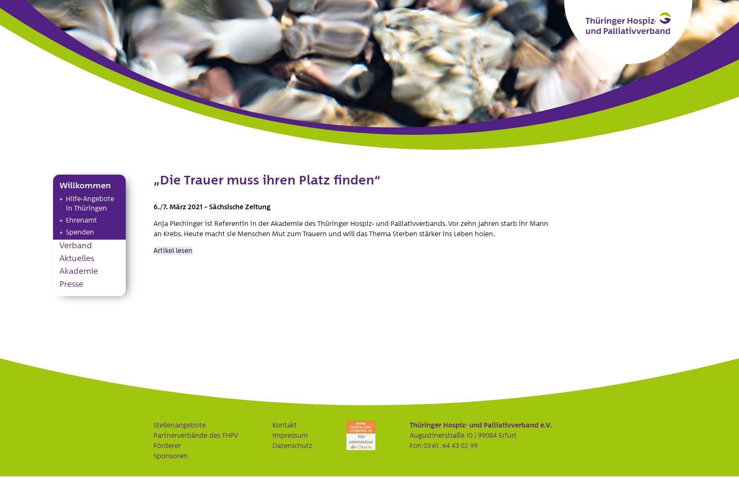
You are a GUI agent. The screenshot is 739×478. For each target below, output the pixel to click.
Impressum (290, 435)
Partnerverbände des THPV (196, 435)
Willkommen (85, 186)
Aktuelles (76, 259)
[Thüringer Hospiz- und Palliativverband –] (628, 23)
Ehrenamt (81, 220)
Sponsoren (171, 456)
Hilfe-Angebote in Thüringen (90, 204)
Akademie (78, 271)
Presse (71, 284)
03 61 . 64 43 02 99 (450, 445)
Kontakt (284, 425)
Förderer (167, 445)
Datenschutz (292, 445)
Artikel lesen (173, 250)
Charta (360, 435)
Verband (75, 246)
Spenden (80, 232)
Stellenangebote (180, 425)
